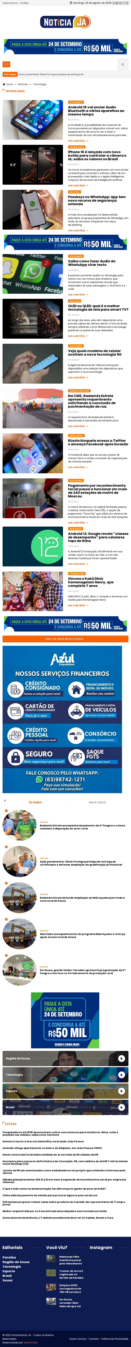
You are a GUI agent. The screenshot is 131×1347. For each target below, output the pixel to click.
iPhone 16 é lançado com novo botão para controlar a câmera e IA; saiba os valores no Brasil (97, 155)
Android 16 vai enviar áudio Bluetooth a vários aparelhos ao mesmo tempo (96, 111)
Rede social (76, 435)
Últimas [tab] (35, 802)
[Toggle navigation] (6, 64)
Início (10, 84)
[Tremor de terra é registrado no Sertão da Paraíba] (51, 1272)
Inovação (75, 528)
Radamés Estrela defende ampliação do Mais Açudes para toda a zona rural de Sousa (82, 899)
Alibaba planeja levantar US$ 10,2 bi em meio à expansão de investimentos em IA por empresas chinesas (64, 1181)
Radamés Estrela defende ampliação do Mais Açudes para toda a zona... (59, 74)
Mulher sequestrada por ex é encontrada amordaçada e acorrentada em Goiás (55, 1211)
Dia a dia (74, 192)
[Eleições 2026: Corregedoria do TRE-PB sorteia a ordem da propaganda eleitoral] (51, 1287)
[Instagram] (120, 3)
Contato (24, 3)
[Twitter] (116, 3)
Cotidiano (76, 480)
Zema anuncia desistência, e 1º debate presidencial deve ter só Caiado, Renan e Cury (58, 1217)
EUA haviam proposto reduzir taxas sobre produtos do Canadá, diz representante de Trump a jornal (64, 1203)
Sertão (44, 822)
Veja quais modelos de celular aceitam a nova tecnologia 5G (95, 352)
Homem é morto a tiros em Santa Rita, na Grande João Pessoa (43, 1141)
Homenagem (77, 573)
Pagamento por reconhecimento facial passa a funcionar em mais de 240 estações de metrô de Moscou (97, 491)
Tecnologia (39, 84)
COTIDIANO (76, 102)
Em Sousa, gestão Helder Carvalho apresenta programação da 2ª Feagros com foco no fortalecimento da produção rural (82, 971)
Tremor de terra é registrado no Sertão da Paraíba (71, 1274)
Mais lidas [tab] (97, 802)
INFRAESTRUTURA (79, 391)
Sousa (7, 1280)
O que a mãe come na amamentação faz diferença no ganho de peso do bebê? (54, 1188)
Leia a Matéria (76, 140)
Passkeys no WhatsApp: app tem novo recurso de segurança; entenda (97, 200)
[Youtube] (123, 3)
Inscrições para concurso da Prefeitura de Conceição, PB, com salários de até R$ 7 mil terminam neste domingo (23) (65, 1163)
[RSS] (127, 3)
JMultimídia (30, 1342)
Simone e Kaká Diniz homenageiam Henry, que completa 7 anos (91, 582)
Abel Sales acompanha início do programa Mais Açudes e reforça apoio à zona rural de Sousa (82, 935)
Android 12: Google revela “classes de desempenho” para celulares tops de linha (98, 537)
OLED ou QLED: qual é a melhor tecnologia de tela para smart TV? (98, 308)
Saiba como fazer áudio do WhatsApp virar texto (91, 263)
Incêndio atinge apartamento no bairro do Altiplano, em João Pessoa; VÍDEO (52, 1148)
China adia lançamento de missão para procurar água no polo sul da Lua (50, 1195)
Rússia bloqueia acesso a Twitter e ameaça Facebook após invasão (98, 442)
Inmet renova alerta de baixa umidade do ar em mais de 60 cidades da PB (50, 1154)
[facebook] (113, 3)
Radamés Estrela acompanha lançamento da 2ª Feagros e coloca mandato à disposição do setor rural (82, 827)
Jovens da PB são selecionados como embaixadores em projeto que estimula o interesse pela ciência (64, 1172)
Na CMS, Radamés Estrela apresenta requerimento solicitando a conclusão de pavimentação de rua (92, 401)
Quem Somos (10, 3)
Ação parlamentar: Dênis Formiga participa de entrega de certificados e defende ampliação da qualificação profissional (81, 863)
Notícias (23, 84)
